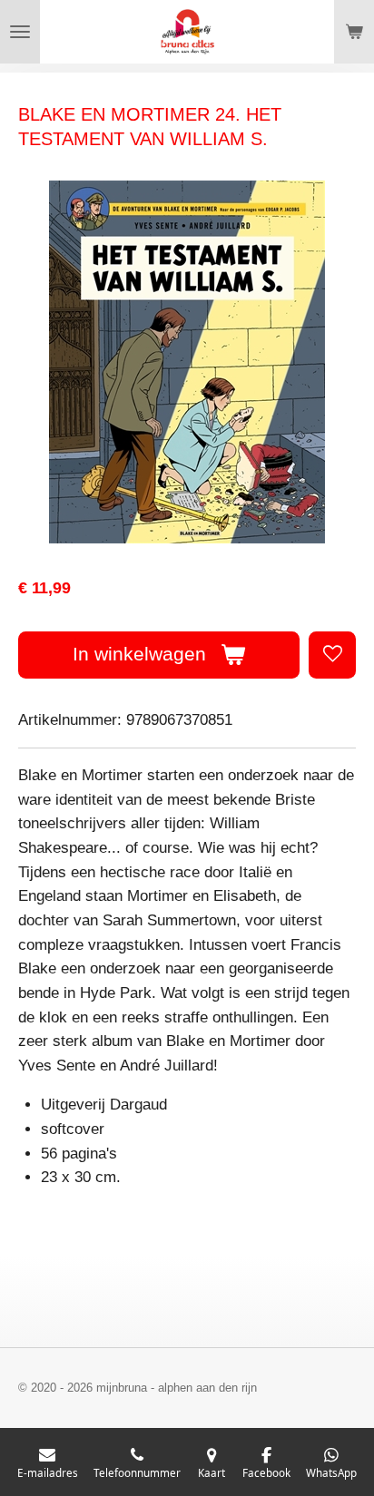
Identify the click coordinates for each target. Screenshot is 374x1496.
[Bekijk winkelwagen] (354, 32)
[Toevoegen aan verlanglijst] (332, 655)
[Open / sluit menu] (20, 32)
